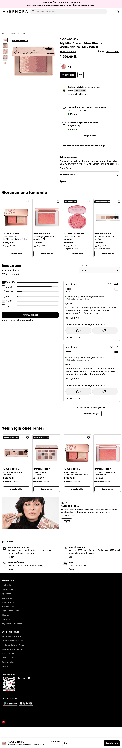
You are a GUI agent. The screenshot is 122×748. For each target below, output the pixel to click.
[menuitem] (111, 11)
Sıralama (83, 265)
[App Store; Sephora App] (26, 703)
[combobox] (99, 270)
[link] (30, 315)
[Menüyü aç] (4, 11)
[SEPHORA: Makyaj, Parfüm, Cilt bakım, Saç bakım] (17, 11)
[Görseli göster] (5, 40)
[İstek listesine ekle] (27, 202)
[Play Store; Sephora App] (10, 703)
